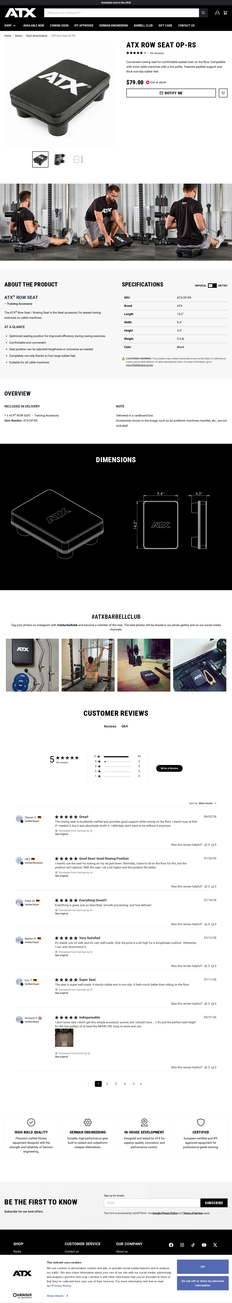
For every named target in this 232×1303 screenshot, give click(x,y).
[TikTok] (193, 1245)
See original (61, 834)
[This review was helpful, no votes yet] (206, 844)
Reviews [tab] (110, 726)
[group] (59, 94)
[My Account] (217, 13)
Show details (55, 1295)
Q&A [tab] (124, 726)
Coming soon (59, 25)
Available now (33, 25)
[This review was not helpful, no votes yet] (212, 844)
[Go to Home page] (20, 12)
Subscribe (214, 1203)
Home (7, 35)
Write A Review (169, 768)
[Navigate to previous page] (89, 1084)
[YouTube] (204, 1245)
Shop (8, 25)
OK (203, 1266)
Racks (18, 35)
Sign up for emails (114, 1195)
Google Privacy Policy (165, 1213)
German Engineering (113, 25)
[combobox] (202, 803)
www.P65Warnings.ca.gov (139, 365)
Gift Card (165, 25)
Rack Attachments (36, 35)
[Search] (203, 12)
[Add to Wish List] (223, 93)
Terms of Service (193, 1213)
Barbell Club (143, 25)
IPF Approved (83, 25)
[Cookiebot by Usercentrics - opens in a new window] (22, 1296)
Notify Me (174, 93)
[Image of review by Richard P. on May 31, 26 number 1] (64, 1038)
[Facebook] (171, 1245)
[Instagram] (182, 1245)
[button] (7, 222)
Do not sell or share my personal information (203, 1283)
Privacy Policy (61, 1285)
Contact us (186, 25)
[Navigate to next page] (142, 1084)
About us (122, 1251)
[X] (215, 1245)
